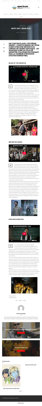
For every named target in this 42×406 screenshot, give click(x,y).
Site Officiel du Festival (12, 297)
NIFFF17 (25, 300)
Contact (19, 0)
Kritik (21, 16)
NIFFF (24, 25)
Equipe (12, 0)
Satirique (36, 14)
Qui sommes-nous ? (6, 0)
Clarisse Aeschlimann (21, 313)
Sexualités (25, 14)
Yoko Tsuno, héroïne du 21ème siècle (11, 388)
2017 (17, 300)
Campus (15, 14)
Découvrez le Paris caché (30, 364)
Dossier (5, 14)
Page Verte (30, 14)
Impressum (17, 398)
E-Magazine (24, 0)
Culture (11, 14)
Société (20, 14)
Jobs (15, 0)
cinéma (20, 300)
